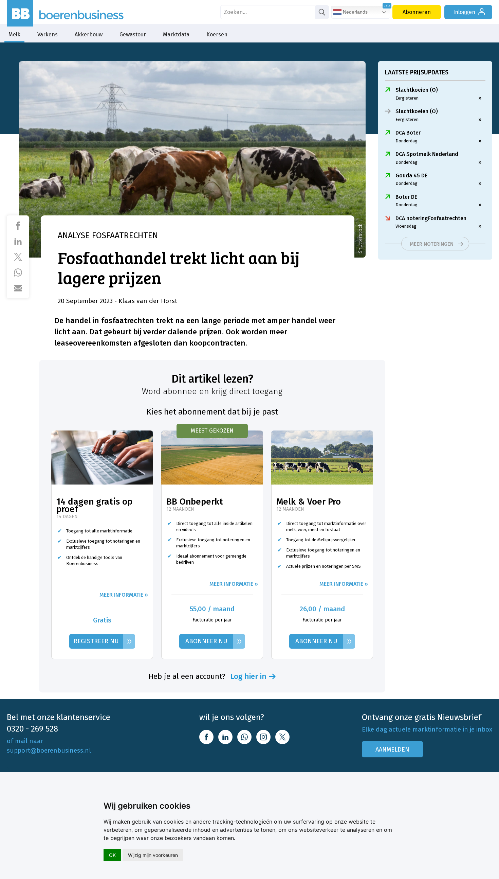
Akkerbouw (89, 34)
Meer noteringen (432, 244)
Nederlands (354, 12)
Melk (14, 34)
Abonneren (417, 12)
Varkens (47, 34)
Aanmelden (392, 749)
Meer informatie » (123, 595)
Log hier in (248, 676)
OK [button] (112, 855)
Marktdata (176, 34)
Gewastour (132, 34)
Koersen (216, 34)
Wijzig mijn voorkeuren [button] (153, 855)
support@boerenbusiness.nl (49, 750)
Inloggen (464, 12)
